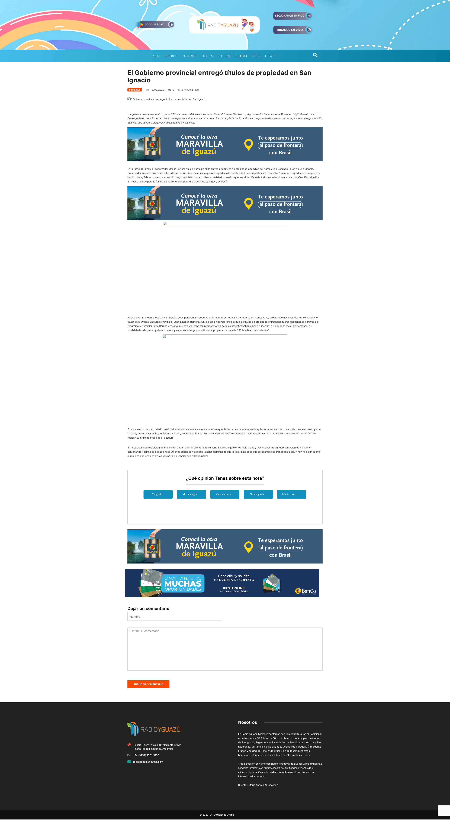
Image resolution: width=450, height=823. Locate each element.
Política (207, 56)
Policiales (189, 56)
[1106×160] (222, 582)
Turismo (241, 56)
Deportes (171, 56)
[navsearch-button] (315, 55)
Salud (256, 56)
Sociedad (224, 56)
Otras (269, 56)
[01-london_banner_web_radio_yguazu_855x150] (225, 143)
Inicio (156, 56)
